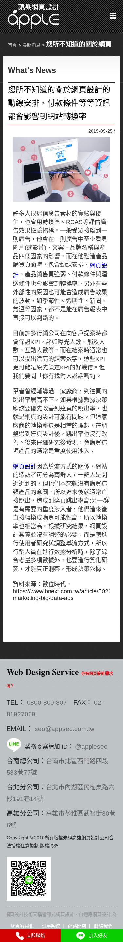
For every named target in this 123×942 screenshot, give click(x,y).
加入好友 (96, 935)
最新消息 (31, 45)
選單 (113, 16)
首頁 (12, 45)
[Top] (87, 784)
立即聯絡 (34, 935)
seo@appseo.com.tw (64, 728)
